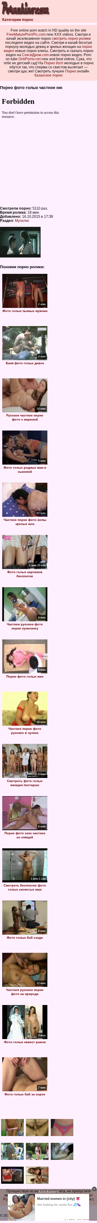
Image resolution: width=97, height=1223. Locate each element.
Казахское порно (48, 75)
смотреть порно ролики (71, 38)
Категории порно (17, 20)
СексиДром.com (35, 55)
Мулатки (22, 221)
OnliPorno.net (29, 59)
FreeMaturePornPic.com (26, 34)
